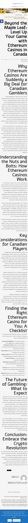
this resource (14, 148)
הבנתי (9, 520)
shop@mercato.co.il (17, 3)
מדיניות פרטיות (17, 520)
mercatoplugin (23, 59)
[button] (1, 21)
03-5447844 (14, 6)
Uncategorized (24, 61)
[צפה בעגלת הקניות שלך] (3, 12)
